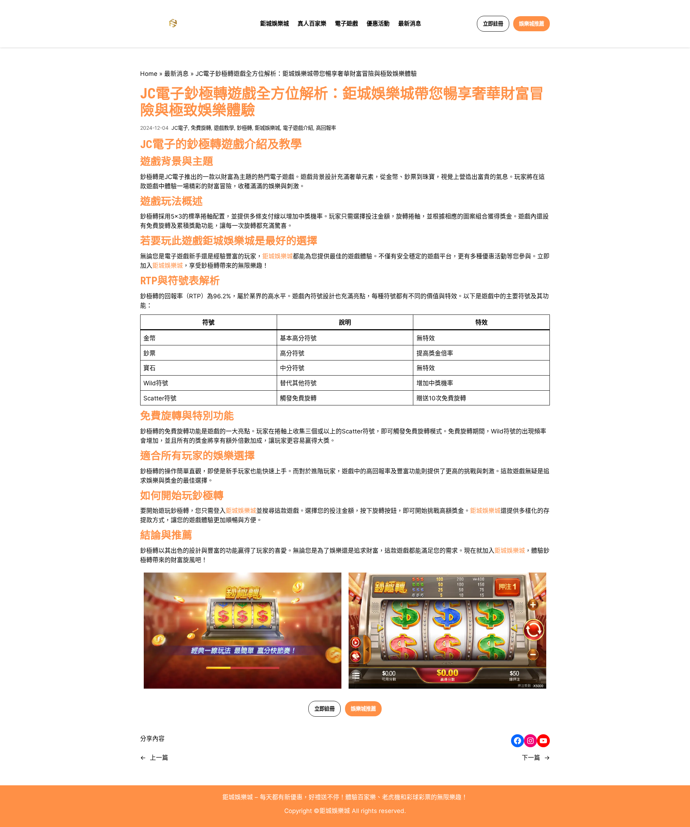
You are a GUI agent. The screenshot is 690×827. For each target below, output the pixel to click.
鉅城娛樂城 (267, 128)
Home (148, 73)
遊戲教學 (224, 128)
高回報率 (326, 128)
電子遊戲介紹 (298, 128)
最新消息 (176, 73)
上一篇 (159, 757)
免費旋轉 (201, 128)
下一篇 (531, 757)
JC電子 (179, 128)
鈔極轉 (244, 128)
